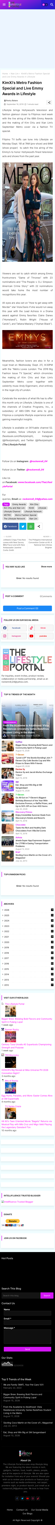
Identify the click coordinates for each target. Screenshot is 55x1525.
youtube (43, 636)
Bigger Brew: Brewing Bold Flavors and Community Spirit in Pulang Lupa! (22, 1396)
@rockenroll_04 (35, 469)
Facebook (12, 526)
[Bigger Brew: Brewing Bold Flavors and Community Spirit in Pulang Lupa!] (8, 745)
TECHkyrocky (12, 1055)
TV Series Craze (13, 1106)
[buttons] (17, 1498)
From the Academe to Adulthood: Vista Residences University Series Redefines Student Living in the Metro (27, 1410)
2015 (28, 969)
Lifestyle (42, 508)
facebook (16, 628)
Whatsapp (30, 526)
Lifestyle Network (33, 511)
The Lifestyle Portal (14, 1004)
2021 (28, 937)
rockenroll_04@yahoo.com (37, 498)
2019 (28, 947)
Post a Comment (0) (27, 608)
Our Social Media (39, 1509)
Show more (46, 566)
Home (5, 73)
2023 (28, 926)
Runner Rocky (12, 1029)
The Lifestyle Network (14, 518)
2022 (28, 931)
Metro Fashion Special (25, 515)
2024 (28, 920)
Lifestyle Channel (12, 511)
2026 (28, 910)
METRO (7, 515)
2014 (28, 974)
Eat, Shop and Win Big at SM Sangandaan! (24, 1432)
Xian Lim (14, 73)
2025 (28, 915)
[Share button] (38, 526)
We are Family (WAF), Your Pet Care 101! (23, 1384)
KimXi (31, 508)
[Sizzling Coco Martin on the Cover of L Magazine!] (8, 856)
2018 (28, 953)
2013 (28, 979)
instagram (16, 636)
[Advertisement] (27, 39)
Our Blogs (27, 1513)
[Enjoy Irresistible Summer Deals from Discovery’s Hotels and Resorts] (8, 816)
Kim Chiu (34, 504)
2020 (28, 942)
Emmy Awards (19, 504)
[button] (45, 4)
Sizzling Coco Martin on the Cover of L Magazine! (28, 1422)
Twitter (22, 526)
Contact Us (22, 1509)
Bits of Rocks (11, 1080)
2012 (28, 985)
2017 (28, 958)
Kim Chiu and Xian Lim (14, 508)
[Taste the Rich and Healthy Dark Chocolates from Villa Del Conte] (8, 828)
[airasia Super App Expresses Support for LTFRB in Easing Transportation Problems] (8, 841)
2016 (28, 963)
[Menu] (4, 5)
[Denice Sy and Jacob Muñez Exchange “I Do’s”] (8, 773)
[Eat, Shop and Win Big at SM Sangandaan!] (8, 785)
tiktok (43, 628)
